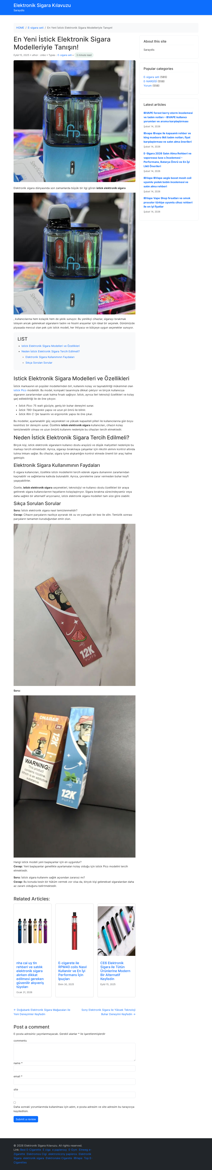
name (18, 1063)
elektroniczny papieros (62, 1154)
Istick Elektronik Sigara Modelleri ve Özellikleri (51, 346)
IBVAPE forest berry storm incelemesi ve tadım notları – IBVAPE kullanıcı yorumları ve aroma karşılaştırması (168, 117)
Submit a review (26, 1119)
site (16, 1089)
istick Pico (20, 390)
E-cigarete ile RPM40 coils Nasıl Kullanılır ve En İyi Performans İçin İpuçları (72, 971)
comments (20, 1040)
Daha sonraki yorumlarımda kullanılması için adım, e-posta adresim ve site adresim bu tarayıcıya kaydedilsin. (74, 1109)
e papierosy (59, 1149)
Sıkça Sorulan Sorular (39, 362)
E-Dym (73, 1149)
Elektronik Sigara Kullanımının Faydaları (50, 357)
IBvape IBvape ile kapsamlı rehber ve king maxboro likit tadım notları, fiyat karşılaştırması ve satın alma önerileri (168, 137)
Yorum (148, 85)
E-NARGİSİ (150, 81)
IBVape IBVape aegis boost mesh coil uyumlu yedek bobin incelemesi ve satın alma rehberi (167, 182)
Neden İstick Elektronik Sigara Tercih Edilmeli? (51, 351)
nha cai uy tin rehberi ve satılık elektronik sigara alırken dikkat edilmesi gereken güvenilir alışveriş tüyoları (30, 975)
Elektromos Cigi (37, 1154)
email (18, 1076)
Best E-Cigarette (30, 1149)
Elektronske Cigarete (59, 1158)
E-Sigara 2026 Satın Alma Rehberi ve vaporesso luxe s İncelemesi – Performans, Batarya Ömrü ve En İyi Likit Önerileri (167, 160)
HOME (20, 27)
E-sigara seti (36, 27)
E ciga (47, 1149)
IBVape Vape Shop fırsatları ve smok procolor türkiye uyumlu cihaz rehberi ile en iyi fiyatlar (168, 202)
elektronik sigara (33, 1158)
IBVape (78, 1158)
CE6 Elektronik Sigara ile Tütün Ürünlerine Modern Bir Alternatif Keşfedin (115, 971)
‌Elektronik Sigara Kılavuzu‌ (42, 5)
